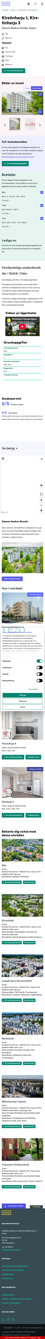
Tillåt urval (22, 701)
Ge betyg (8, 448)
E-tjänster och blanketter (11, 1303)
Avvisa (22, 707)
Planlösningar (36, 88)
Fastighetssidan (33, 757)
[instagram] (8, 1319)
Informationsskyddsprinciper (32, 1328)
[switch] (40, 667)
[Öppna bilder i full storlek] (40, 94)
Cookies (18, 1328)
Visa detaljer (33, 689)
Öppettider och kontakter (11, 1250)
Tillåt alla (22, 695)
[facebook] (3, 1319)
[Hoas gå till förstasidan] (6, 3)
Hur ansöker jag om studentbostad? (15, 1266)
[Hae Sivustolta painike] (35, 3)
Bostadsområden (8, 1274)
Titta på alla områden (15, 1206)
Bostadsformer (7, 1278)
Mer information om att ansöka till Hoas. (18, 157)
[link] (28, 3)
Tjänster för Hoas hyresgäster (13, 1270)
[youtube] (13, 1319)
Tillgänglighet (8, 1328)
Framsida (5, 10)
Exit (39, 1337)
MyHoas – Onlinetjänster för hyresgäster (16, 1299)
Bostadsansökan (8, 1294)
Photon (27, 88)
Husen (13, 10)
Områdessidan (29, 883)
